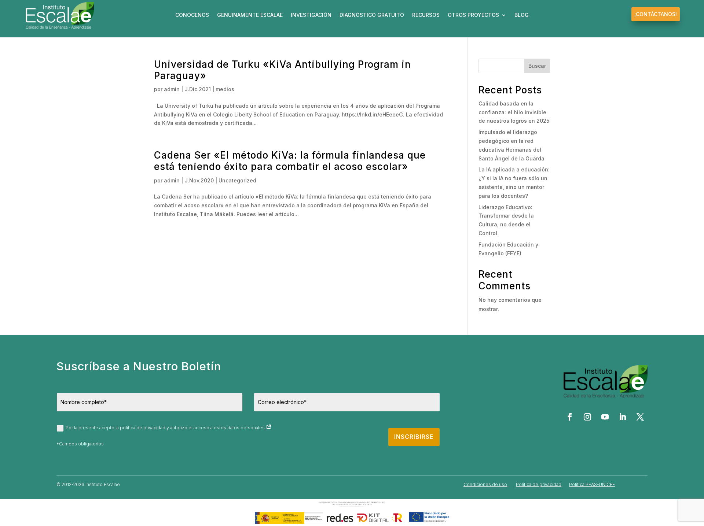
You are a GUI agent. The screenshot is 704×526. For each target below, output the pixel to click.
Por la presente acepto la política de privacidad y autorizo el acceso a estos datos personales (166, 427)
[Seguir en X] (640, 417)
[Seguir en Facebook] (569, 417)
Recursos (426, 15)
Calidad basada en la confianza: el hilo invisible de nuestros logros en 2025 (513, 112)
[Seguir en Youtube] (605, 417)
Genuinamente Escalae (250, 15)
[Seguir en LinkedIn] (622, 417)
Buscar (537, 66)
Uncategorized (237, 180)
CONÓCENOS (192, 15)
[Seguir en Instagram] (587, 417)
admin (172, 89)
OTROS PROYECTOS (473, 15)
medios (225, 89)
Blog (521, 15)
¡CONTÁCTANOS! (655, 14)
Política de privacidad (538, 484)
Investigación (311, 15)
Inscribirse (414, 436)
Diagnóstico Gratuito (372, 15)
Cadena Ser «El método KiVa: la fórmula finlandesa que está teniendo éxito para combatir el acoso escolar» (290, 160)
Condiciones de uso (485, 484)
